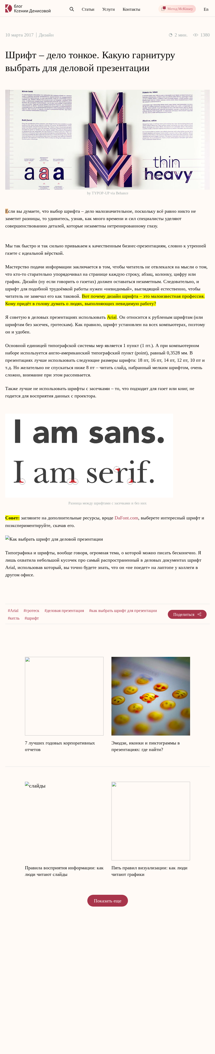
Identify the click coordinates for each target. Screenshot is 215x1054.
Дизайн (46, 35)
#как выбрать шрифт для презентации (123, 610)
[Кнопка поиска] (71, 9)
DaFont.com (126, 517)
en (206, 9)
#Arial (13, 610)
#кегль (13, 618)
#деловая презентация (64, 610)
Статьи (88, 9)
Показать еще (107, 900)
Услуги (108, 9)
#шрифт (32, 618)
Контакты (131, 9)
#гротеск (31, 610)
